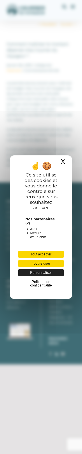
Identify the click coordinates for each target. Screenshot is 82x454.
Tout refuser (41, 263)
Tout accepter (41, 254)
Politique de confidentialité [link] (41, 283)
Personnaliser (41, 272)
